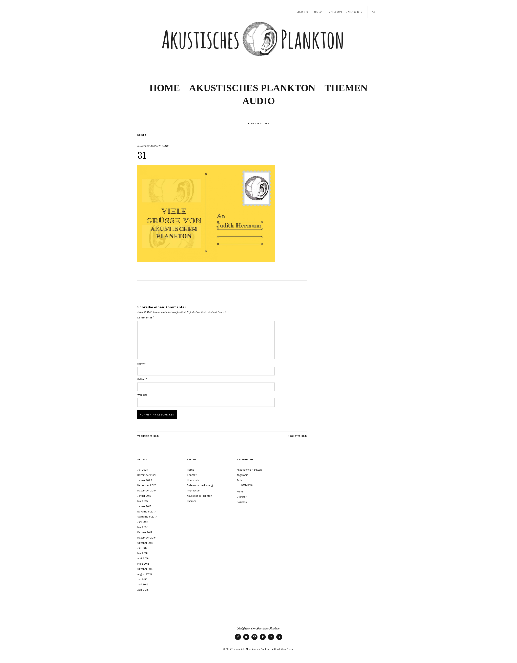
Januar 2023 (144, 480)
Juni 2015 (142, 584)
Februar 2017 (144, 532)
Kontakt (319, 12)
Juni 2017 (142, 521)
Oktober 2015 (145, 568)
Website (142, 394)
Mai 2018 (142, 501)
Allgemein (242, 474)
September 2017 (147, 516)
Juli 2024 (142, 469)
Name (141, 363)
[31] (206, 261)
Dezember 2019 (146, 490)
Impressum (335, 12)
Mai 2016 (142, 553)
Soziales (242, 502)
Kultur (240, 491)
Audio (258, 100)
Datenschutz (354, 12)
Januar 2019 (144, 495)
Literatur (241, 496)
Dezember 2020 (147, 485)
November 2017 (146, 511)
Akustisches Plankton (252, 87)
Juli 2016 (142, 547)
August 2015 (144, 574)
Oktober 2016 (145, 542)
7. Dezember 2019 (146, 145)
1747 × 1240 (162, 145)
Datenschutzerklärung (200, 485)
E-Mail (142, 379)
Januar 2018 (144, 506)
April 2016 (143, 558)
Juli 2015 (142, 579)
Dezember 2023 (147, 474)
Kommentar (145, 317)
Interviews (247, 484)
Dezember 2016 (146, 537)
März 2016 (143, 563)
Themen (346, 87)
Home (164, 87)
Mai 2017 (142, 527)
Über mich (303, 12)
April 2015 (143, 589)
